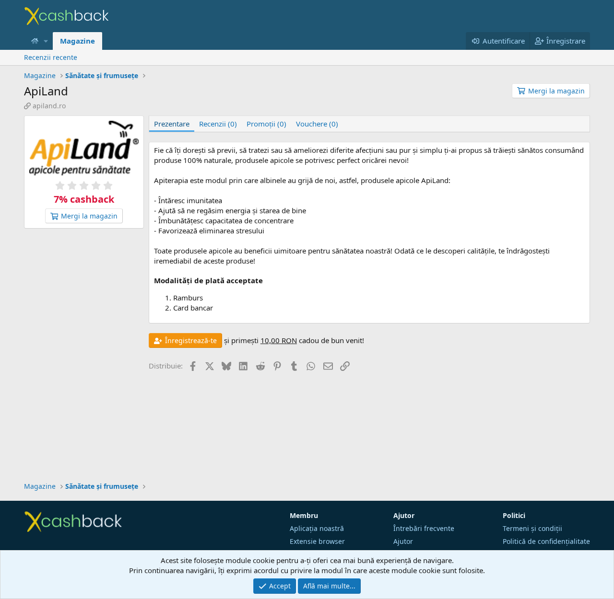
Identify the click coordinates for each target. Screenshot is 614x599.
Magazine (77, 41)
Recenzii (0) (218, 123)
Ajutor (403, 541)
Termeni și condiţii (532, 528)
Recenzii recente (50, 57)
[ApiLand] (84, 149)
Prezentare (171, 123)
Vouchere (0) (317, 123)
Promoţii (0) (266, 123)
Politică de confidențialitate (546, 541)
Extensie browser (317, 541)
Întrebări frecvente (423, 528)
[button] (46, 41)
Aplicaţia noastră (317, 528)
